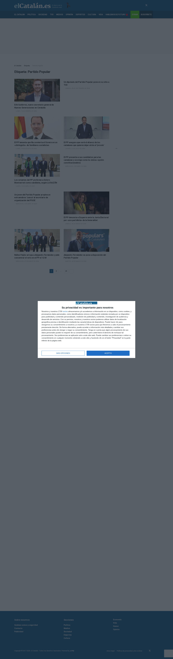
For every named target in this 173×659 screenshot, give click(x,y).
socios (65, 311)
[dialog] (86, 329)
